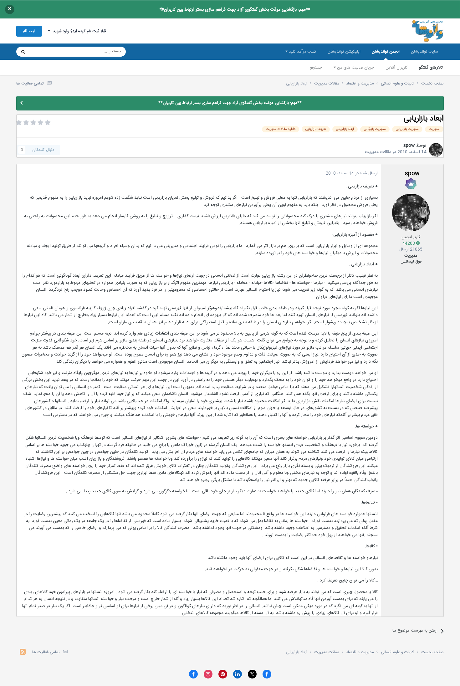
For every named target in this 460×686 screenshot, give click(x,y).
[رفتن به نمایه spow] (436, 150)
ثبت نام (29, 31)
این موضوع (47, 52)
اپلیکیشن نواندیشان (344, 51)
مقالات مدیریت (378, 152)
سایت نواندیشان (424, 51)
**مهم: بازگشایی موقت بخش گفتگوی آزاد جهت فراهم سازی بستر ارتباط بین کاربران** (235, 9)
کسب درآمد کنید (302, 51)
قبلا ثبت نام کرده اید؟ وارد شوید (78, 31)
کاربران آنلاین (397, 67)
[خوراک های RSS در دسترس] (22, 652)
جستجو (316, 67)
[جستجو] (23, 52)
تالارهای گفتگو (431, 67)
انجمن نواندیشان (386, 51)
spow (409, 145)
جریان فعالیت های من (355, 67)
